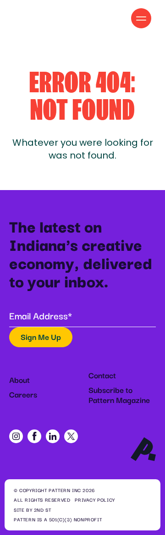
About (19, 380)
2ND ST (42, 510)
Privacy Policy (95, 500)
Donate (100, 17)
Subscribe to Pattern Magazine (119, 395)
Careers (23, 394)
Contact (102, 375)
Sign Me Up (41, 336)
